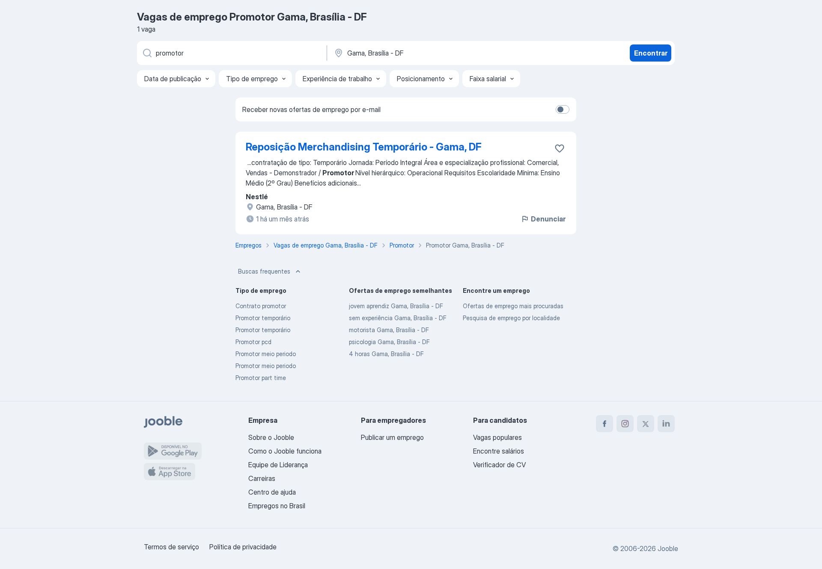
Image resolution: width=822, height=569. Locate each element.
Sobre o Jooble (271, 437)
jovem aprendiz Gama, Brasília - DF (396, 306)
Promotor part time (260, 377)
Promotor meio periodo (265, 353)
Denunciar (548, 219)
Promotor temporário (262, 317)
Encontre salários (498, 451)
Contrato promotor (260, 306)
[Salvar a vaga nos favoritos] (560, 148)
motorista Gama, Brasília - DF (389, 329)
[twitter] (645, 423)
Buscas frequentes (264, 271)
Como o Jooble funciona (285, 451)
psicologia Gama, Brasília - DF (389, 341)
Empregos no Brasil (276, 505)
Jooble (668, 548)
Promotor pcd (253, 341)
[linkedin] (666, 423)
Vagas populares (497, 437)
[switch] (562, 109)
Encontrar (650, 53)
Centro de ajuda (272, 492)
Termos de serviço (171, 546)
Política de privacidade (243, 546)
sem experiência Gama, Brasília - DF (398, 317)
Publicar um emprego (392, 437)
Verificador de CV (499, 464)
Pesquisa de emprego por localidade (511, 317)
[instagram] (625, 423)
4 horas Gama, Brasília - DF (386, 353)
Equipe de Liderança (278, 464)
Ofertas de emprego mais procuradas (513, 306)
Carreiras (261, 478)
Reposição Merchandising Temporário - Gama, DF (364, 147)
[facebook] (604, 423)
